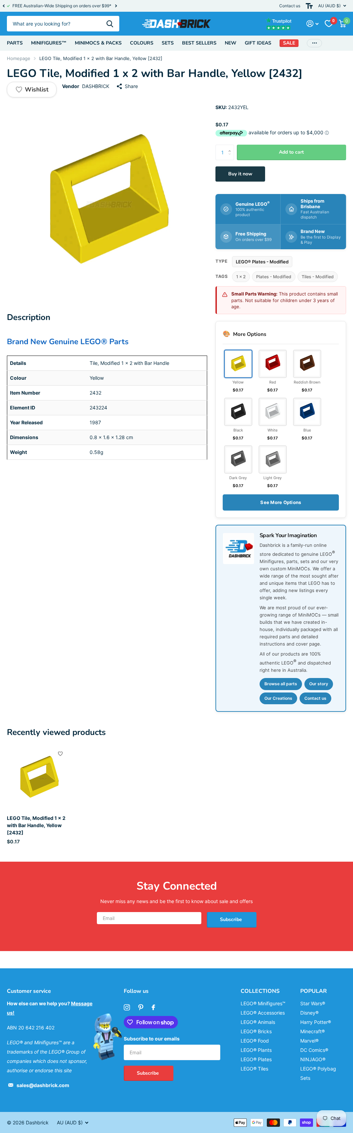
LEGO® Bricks (256, 1031)
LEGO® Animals (258, 1022)
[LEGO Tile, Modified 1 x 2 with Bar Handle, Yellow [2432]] (38, 778)
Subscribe (231, 919)
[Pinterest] (140, 1007)
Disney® (309, 1013)
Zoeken (109, 23)
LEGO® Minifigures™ (263, 1003)
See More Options (280, 502)
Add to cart (291, 152)
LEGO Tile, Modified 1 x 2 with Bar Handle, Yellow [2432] (36, 825)
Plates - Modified (273, 276)
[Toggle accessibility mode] (309, 5)
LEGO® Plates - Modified (262, 261)
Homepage (18, 58)
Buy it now (240, 174)
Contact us (289, 5)
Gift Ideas (258, 43)
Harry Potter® (315, 1022)
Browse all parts (280, 683)
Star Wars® (312, 1003)
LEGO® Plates (256, 1059)
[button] (3, 6)
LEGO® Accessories (263, 1013)
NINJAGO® (312, 1059)
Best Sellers (199, 43)
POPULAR (313, 991)
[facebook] (153, 1007)
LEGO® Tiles (254, 1069)
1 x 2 (241, 276)
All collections (15, 43)
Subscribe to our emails (152, 1039)
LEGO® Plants (256, 1050)
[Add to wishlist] (60, 753)
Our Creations (278, 698)
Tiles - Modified (318, 276)
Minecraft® (312, 1031)
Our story (318, 683)
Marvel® (309, 1041)
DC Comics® (314, 1050)
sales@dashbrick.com (43, 1085)
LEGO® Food (255, 1041)
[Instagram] (127, 1007)
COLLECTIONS (260, 991)
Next (115, 6)
